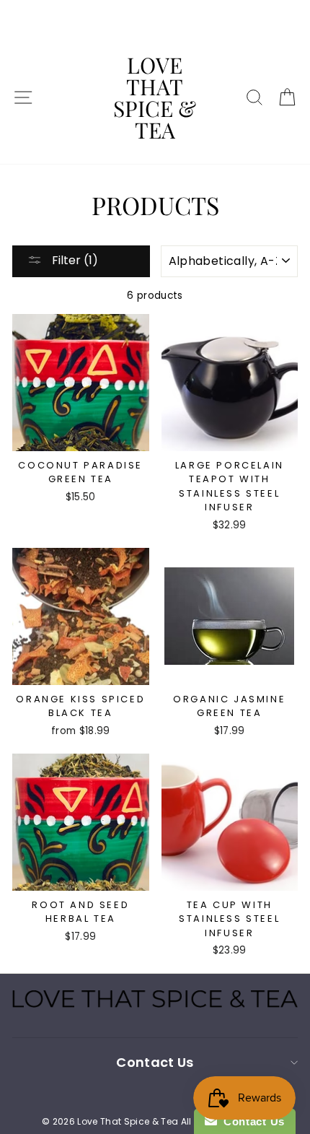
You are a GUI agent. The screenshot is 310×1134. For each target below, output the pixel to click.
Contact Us (251, 1121)
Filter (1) (73, 260)
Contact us (154, 1062)
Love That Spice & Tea (154, 97)
